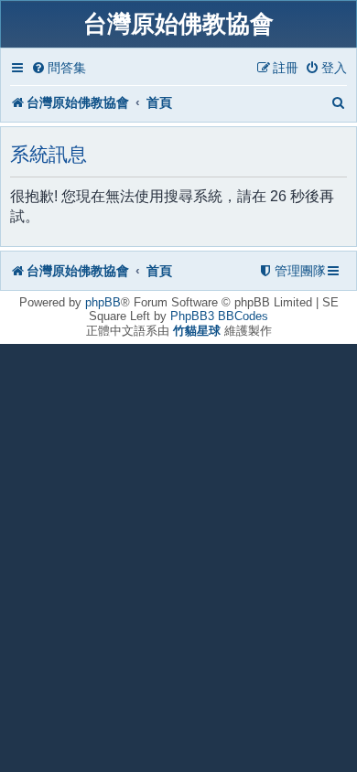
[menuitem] (58, 68)
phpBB (103, 302)
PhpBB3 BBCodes (219, 316)
